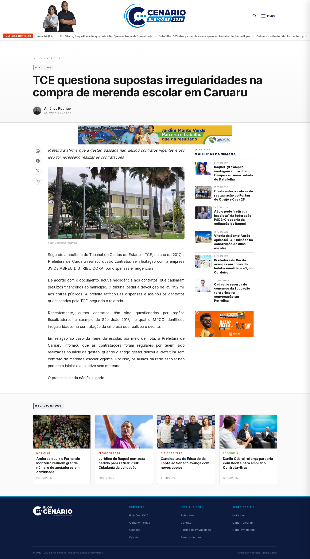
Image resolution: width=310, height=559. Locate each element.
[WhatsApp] (38, 151)
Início (37, 58)
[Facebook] (38, 161)
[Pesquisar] (254, 16)
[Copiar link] (38, 181)
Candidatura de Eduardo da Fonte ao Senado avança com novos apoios (185, 463)
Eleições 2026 (138, 515)
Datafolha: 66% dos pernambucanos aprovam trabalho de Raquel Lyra (107, 36)
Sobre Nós (187, 515)
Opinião (134, 537)
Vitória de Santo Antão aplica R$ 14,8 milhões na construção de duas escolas (233, 242)
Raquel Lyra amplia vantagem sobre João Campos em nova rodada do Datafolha (233, 173)
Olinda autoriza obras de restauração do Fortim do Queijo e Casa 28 (233, 195)
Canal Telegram (242, 522)
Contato (186, 522)
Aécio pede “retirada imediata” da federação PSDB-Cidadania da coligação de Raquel (232, 217)
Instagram (238, 515)
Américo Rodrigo (57, 108)
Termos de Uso (191, 537)
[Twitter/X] (38, 171)
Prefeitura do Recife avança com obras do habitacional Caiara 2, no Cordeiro (233, 266)
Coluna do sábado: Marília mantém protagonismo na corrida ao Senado (205, 36)
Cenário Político (139, 522)
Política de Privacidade (196, 529)
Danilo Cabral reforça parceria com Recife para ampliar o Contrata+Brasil (248, 463)
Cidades (134, 529)
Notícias (54, 58)
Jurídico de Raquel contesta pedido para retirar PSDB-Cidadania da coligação (121, 463)
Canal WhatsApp (243, 529)
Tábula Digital (269, 552)
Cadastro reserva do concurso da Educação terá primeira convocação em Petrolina (232, 293)
